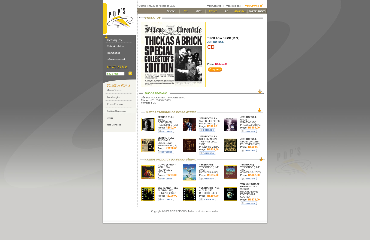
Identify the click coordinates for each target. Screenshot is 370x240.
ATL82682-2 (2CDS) (250, 172)
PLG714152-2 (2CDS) (165, 171)
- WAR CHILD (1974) (209, 119)
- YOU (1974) (167, 165)
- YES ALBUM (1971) (168, 189)
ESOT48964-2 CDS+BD (247, 195)
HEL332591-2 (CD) (168, 125)
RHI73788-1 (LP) (208, 193)
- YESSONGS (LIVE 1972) (209, 167)
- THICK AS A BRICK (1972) (167, 140)
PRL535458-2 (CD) (250, 144)
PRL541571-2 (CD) (209, 123)
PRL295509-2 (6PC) (250, 125)
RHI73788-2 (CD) (167, 193)
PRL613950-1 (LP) (167, 145)
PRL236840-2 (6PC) (209, 146)
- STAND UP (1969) (249, 140)
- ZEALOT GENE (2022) (167, 120)
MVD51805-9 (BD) (208, 172)
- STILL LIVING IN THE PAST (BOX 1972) (208, 140)
